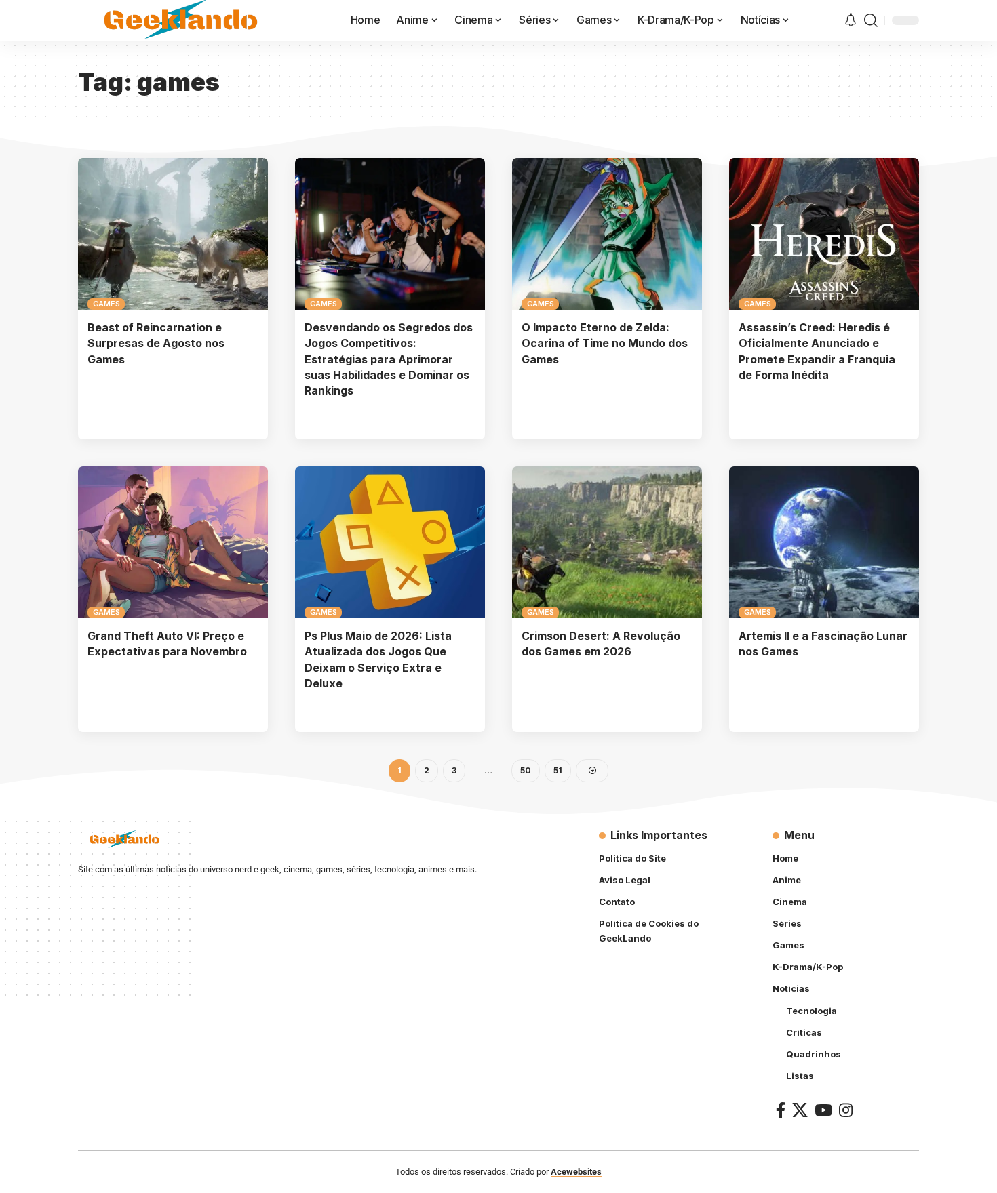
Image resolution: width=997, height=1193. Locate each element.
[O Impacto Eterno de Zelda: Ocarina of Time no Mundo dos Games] (607, 234)
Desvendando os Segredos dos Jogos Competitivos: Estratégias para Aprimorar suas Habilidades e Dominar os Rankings (389, 359)
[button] (871, 20)
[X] (800, 1110)
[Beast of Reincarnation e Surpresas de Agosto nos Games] (173, 234)
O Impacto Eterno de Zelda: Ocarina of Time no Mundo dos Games (605, 343)
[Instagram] (846, 1110)
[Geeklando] (182, 20)
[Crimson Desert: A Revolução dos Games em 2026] (607, 542)
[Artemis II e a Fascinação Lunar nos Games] (824, 542)
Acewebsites (576, 1172)
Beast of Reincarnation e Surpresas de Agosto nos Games (155, 343)
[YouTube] (823, 1110)
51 (557, 770)
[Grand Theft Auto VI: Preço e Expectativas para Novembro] (173, 542)
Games (106, 303)
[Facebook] (781, 1110)
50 (525, 770)
